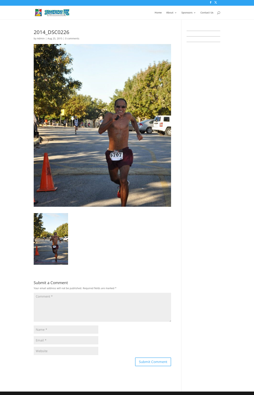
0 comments (72, 38)
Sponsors (186, 12)
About (169, 12)
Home (158, 12)
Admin (41, 38)
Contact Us (206, 12)
